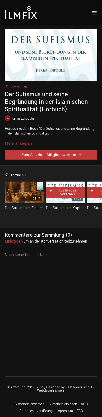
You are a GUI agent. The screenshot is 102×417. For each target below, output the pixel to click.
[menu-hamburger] (94, 13)
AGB (84, 404)
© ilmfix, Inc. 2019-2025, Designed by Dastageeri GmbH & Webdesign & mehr (51, 389)
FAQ (80, 411)
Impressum (64, 411)
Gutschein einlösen (62, 404)
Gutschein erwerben (29, 404)
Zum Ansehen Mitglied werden (48, 155)
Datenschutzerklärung (36, 411)
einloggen (14, 241)
